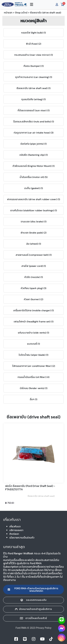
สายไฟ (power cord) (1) (33, 266)
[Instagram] (61, 637)
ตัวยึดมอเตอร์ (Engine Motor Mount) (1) (33, 166)
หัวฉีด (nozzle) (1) (33, 277)
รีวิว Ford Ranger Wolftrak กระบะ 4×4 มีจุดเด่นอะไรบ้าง (32, 555)
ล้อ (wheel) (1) (33, 244)
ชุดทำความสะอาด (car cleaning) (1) (33, 77)
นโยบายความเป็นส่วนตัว (21, 537)
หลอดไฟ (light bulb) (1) (33, 32)
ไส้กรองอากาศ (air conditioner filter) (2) (33, 366)
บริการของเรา (16, 530)
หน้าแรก (8, 12)
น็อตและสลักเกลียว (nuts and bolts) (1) (33, 121)
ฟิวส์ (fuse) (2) (33, 44)
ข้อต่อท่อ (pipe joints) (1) (33, 144)
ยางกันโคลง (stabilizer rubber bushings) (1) (33, 210)
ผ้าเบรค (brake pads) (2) (33, 232)
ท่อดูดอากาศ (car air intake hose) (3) (33, 132)
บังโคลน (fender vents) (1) (33, 388)
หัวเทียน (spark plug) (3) (33, 288)
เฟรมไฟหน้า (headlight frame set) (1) (33, 321)
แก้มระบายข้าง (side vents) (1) (33, 332)
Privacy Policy (43, 627)
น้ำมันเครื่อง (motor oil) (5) (34, 177)
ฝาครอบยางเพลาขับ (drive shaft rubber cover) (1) (33, 199)
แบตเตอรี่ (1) (33, 344)
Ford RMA (21, 627)
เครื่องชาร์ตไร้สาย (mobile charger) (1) (33, 310)
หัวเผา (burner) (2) (33, 299)
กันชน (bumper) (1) (34, 66)
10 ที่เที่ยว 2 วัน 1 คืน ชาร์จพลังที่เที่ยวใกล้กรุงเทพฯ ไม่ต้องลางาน (33, 578)
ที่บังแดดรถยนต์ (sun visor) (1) (34, 110)
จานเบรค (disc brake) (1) (33, 221)
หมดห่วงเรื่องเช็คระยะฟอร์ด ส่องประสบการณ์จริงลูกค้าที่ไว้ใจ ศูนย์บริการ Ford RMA (31, 561)
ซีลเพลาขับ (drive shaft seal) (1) (33, 88)
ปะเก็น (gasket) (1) (33, 188)
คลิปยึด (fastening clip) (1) (33, 155)
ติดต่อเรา (14, 534)
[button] (31, 4)
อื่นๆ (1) (33, 399)
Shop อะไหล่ (21, 12)
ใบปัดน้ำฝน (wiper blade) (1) (33, 355)
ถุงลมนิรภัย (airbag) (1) (33, 99)
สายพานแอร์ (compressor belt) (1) (34, 255)
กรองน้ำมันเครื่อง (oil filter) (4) (33, 377)
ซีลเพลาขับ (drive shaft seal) (41, 496)
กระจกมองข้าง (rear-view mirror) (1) (33, 55)
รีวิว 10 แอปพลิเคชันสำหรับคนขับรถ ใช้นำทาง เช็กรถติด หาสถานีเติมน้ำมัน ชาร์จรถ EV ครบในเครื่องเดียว (32, 571)
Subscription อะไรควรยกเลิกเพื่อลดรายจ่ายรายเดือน (33, 567)
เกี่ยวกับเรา (15, 526)
